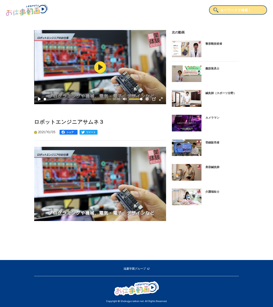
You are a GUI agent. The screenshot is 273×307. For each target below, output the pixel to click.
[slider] (77, 99)
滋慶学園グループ (135, 268)
